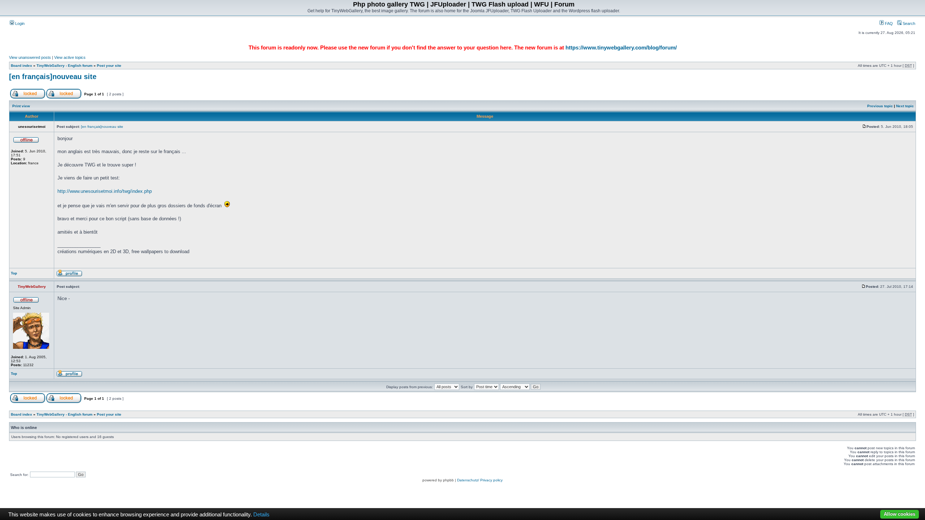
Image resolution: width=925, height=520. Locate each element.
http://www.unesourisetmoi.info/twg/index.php (104, 191)
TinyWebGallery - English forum (64, 66)
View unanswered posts (30, 57)
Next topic (905, 106)
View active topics (70, 57)
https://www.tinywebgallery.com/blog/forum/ (621, 47)
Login (19, 23)
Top (14, 273)
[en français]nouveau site (52, 77)
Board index (21, 66)
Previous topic (880, 106)
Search (908, 23)
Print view (21, 106)
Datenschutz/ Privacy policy (480, 480)
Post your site (109, 66)
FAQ (888, 23)
